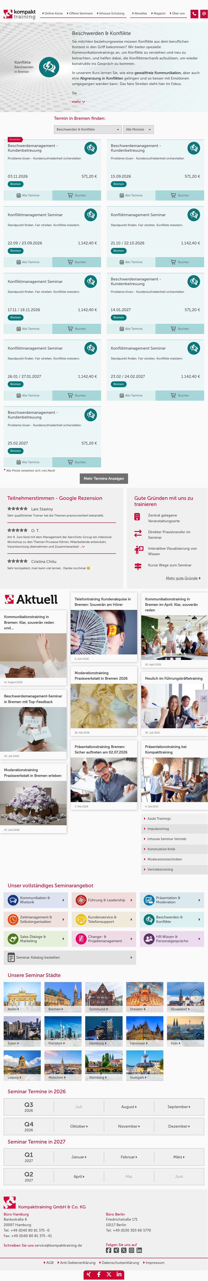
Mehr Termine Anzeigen (104, 478)
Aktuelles (141, 13)
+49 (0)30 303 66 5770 (132, 1230)
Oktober (77, 1126)
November (128, 1126)
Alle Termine (30, 195)
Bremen (15, 184)
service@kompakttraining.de (58, 1245)
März (177, 1157)
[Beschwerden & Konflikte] (194, 14)
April (78, 1176)
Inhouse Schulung (111, 13)
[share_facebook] (99, 1275)
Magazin (160, 13)
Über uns (178, 13)
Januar (77, 1157)
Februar (128, 1157)
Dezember (178, 1126)
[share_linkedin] (119, 1275)
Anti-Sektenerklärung (77, 1262)
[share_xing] (89, 1275)
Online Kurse (54, 13)
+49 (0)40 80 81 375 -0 (30, 1230)
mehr (77, 101)
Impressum (154, 1262)
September (178, 1106)
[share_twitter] (109, 1275)
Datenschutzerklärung (120, 1262)
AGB (49, 1262)
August (127, 1106)
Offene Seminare (81, 13)
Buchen (80, 195)
